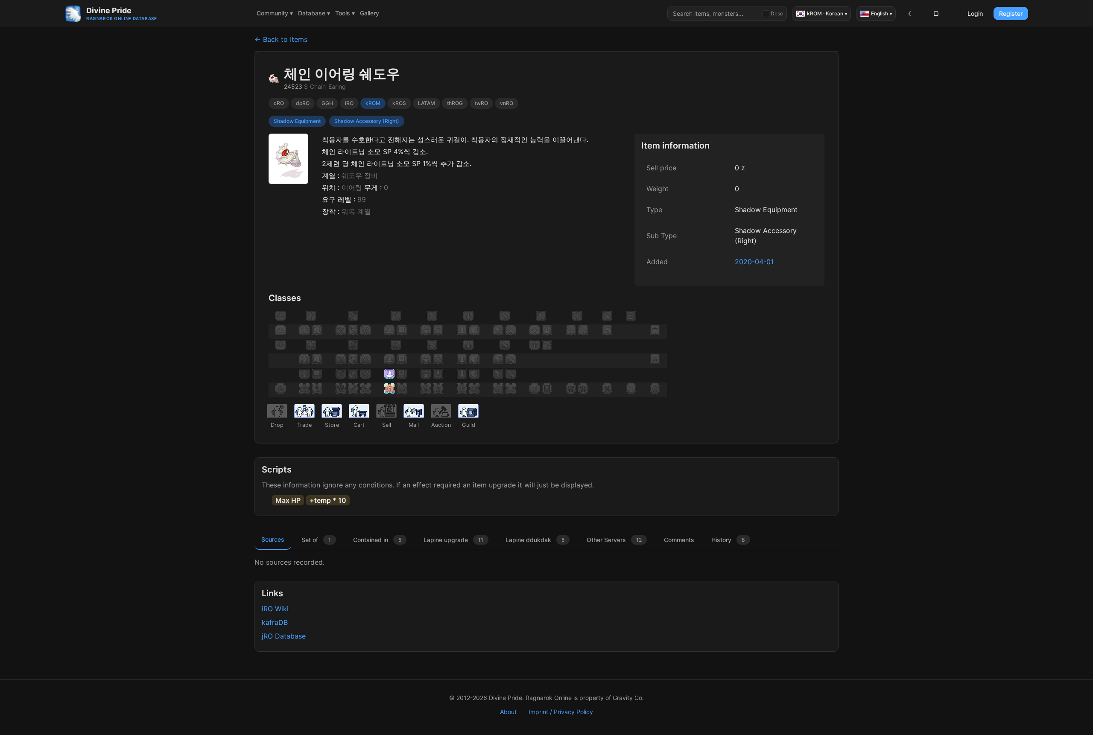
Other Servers (614, 539)
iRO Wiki (275, 608)
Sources (272, 539)
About (508, 711)
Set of (316, 539)
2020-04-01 (754, 261)
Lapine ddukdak (535, 539)
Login (975, 13)
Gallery (369, 13)
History (728, 539)
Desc (777, 13)
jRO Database (284, 636)
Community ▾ (275, 13)
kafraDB (275, 622)
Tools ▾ (345, 13)
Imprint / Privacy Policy (561, 711)
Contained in (377, 539)
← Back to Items (280, 39)
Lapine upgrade (453, 539)
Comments (679, 539)
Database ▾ (314, 13)
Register (1011, 13)
